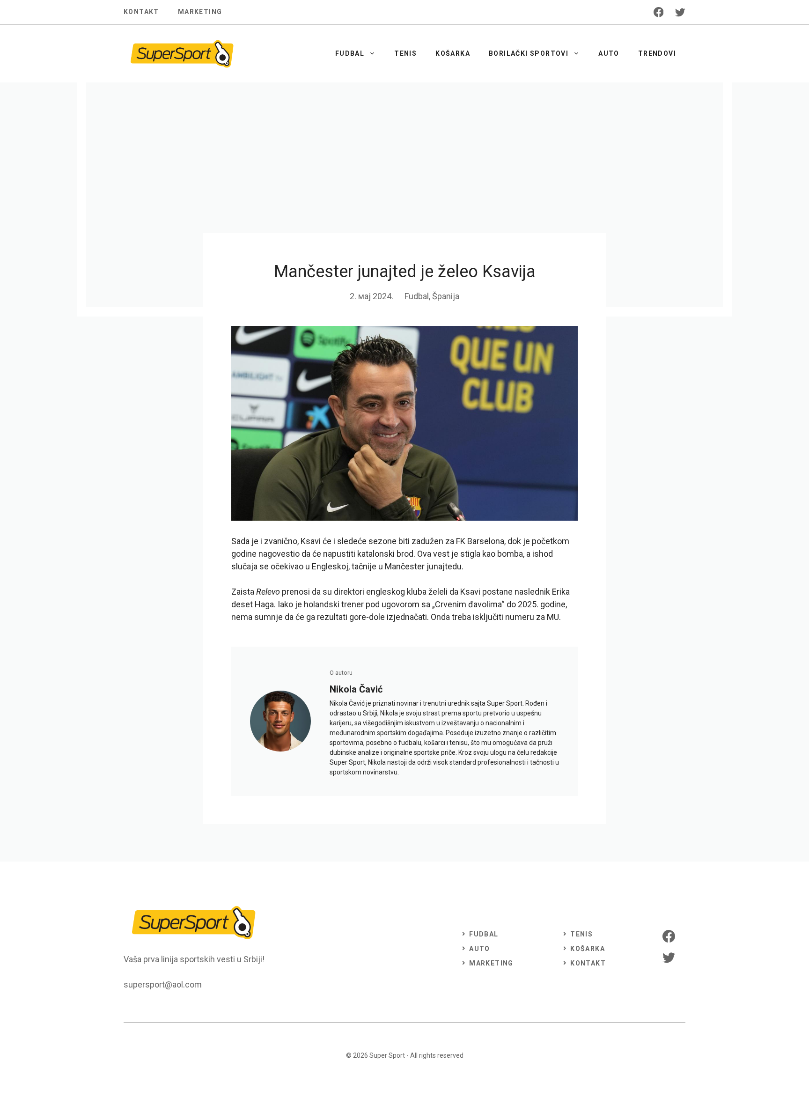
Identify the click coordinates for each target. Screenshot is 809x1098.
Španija (445, 296)
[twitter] (680, 12)
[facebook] (659, 12)
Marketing (200, 11)
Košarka (452, 53)
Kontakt (141, 11)
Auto (608, 53)
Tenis (405, 53)
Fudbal (349, 53)
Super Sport (387, 1055)
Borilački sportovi (528, 53)
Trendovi (657, 53)
